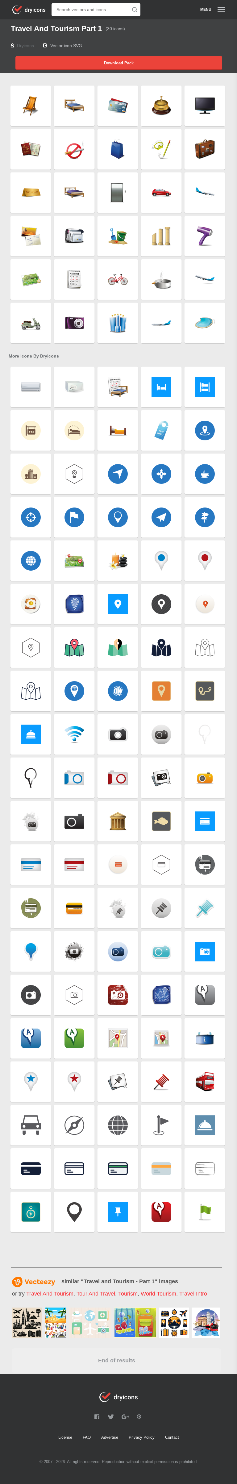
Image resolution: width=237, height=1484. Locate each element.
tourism (128, 1294)
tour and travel (96, 1294)
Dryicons (25, 45)
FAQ (87, 1437)
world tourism (158, 1294)
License (65, 1437)
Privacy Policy (142, 1437)
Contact (172, 1437)
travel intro (193, 1294)
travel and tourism (49, 1294)
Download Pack (119, 63)
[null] (27, 1323)
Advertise (109, 1437)
